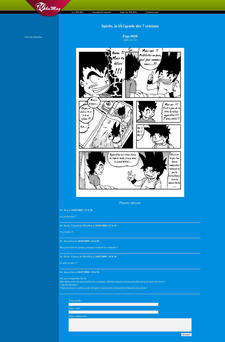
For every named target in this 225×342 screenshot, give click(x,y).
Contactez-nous (152, 12)
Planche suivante (130, 202)
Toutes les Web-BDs (128, 12)
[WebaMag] (48, 16)
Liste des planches (33, 36)
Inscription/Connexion (101, 12)
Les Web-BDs (78, 12)
